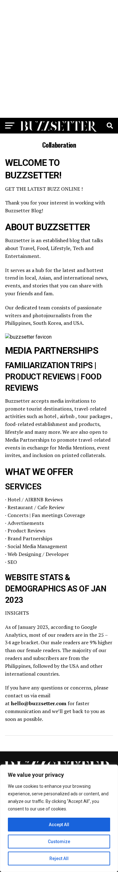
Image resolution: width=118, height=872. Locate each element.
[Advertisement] (59, 59)
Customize (59, 841)
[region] (59, 818)
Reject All (59, 858)
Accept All (59, 824)
